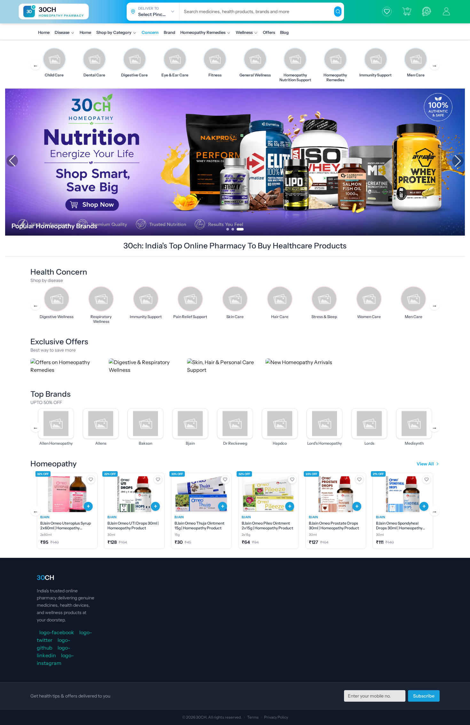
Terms (253, 717)
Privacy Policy (276, 717)
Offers (269, 32)
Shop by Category (113, 32)
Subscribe (424, 696)
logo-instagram (55, 659)
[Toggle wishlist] (90, 479)
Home (44, 32)
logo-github (53, 644)
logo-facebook (56, 632)
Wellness (244, 32)
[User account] (446, 11)
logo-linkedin (53, 651)
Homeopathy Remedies (202, 32)
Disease (62, 32)
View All (425, 464)
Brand (169, 32)
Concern (150, 32)
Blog (284, 32)
